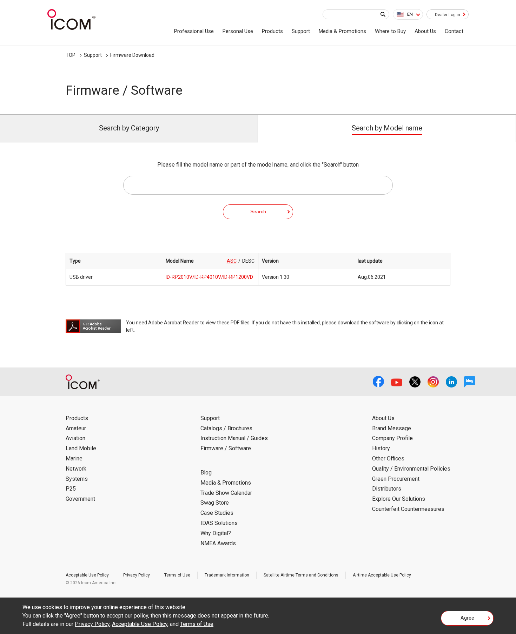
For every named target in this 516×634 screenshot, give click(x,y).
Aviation (75, 438)
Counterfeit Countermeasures (408, 509)
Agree (467, 618)
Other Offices (388, 458)
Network (76, 468)
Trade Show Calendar (226, 493)
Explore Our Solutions (398, 498)
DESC (248, 261)
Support (301, 31)
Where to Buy (390, 31)
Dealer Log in (447, 14)
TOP (70, 55)
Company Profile (392, 438)
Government (80, 498)
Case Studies (216, 513)
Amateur (76, 428)
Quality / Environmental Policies (411, 468)
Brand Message (391, 428)
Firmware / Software (225, 448)
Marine (74, 458)
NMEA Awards (218, 543)
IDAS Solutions (219, 523)
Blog (206, 472)
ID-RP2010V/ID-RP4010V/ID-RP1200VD (209, 277)
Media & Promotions (342, 31)
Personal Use (238, 31)
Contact (454, 31)
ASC (232, 261)
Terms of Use (177, 575)
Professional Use (194, 31)
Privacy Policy (136, 575)
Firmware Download (132, 55)
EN (410, 14)
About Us (425, 31)
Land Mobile (81, 448)
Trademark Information (227, 575)
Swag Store (214, 502)
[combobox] (408, 14)
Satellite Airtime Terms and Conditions (301, 575)
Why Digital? (215, 533)
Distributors (386, 488)
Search (258, 211)
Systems (77, 479)
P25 (71, 488)
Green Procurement (395, 479)
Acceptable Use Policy (87, 575)
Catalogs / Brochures (226, 428)
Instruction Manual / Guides (234, 438)
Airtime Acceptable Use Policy (382, 575)
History (381, 448)
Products (272, 31)
